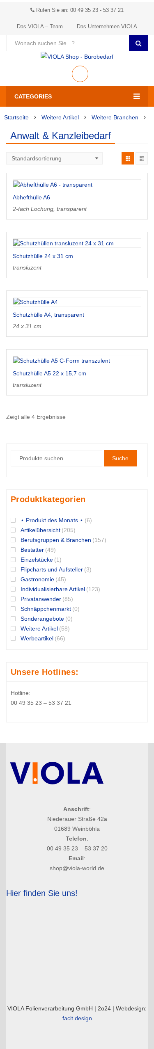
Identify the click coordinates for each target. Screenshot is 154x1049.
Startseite (16, 117)
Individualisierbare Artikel (53, 589)
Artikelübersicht (40, 530)
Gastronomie (37, 579)
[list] (142, 158)
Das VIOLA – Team (40, 26)
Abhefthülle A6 (31, 197)
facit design (77, 1018)
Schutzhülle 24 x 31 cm (43, 256)
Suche (120, 458)
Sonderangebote (42, 618)
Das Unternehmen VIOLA (107, 26)
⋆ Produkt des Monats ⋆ (52, 520)
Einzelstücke (37, 559)
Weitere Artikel (60, 117)
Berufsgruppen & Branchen (56, 540)
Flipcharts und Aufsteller (52, 569)
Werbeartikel (37, 638)
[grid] (128, 158)
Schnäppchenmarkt (46, 609)
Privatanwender (41, 599)
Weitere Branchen (115, 117)
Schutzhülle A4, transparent (48, 314)
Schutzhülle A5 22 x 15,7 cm (49, 373)
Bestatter (32, 549)
